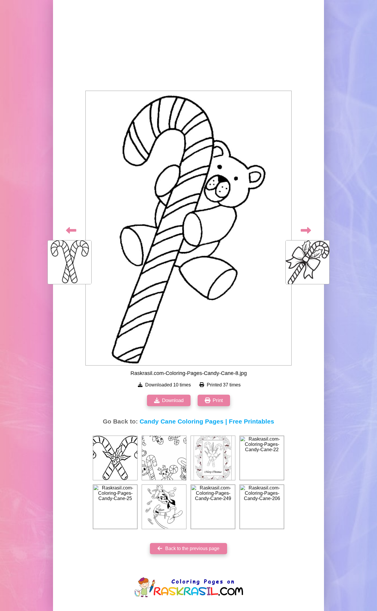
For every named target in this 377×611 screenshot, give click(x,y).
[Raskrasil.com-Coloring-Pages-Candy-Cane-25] (115, 506)
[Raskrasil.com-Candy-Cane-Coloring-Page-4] (164, 458)
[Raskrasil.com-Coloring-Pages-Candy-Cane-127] (115, 458)
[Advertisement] (188, 47)
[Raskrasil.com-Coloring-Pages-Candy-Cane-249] (213, 506)
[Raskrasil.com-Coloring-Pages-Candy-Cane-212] (213, 458)
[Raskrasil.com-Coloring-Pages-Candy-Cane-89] (164, 506)
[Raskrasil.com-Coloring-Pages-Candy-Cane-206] (261, 506)
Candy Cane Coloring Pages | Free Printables (207, 421)
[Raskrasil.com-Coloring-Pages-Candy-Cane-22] (261, 458)
